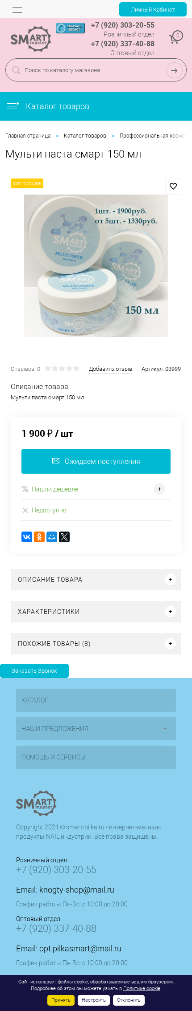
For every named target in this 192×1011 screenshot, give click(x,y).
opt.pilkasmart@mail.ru (80, 948)
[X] (64, 537)
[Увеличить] (96, 266)
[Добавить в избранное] (173, 187)
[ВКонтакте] (26, 537)
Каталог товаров (56, 106)
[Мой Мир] (51, 537)
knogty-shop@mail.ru (76, 889)
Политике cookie (141, 988)
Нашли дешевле (55, 489)
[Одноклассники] (39, 537)
